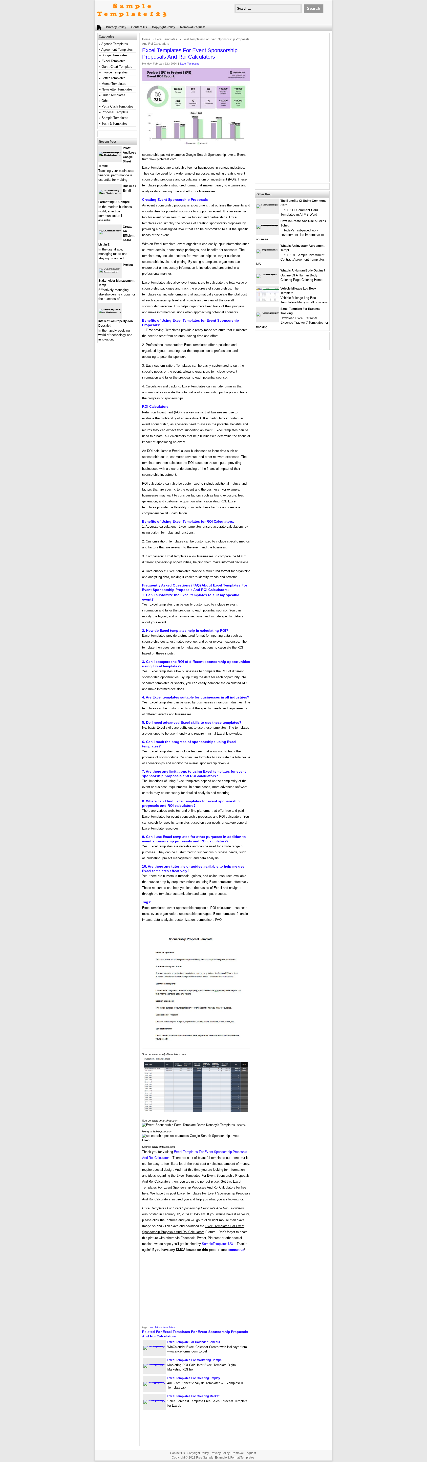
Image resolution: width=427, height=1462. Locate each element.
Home (146, 39)
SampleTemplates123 (217, 1244)
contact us (236, 1250)
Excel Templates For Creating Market (193, 1396)
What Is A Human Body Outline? (302, 270)
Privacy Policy (116, 27)
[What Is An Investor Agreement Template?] (267, 249)
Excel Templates (166, 39)
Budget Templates (115, 55)
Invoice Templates (115, 72)
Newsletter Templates (117, 89)
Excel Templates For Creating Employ (193, 1378)
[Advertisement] (196, 1290)
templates (169, 1327)
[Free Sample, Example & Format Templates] (132, 21)
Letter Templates (114, 78)
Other (105, 101)
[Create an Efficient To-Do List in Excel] (110, 230)
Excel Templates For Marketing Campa (194, 1360)
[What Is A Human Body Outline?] (267, 274)
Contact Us (139, 27)
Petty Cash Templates (117, 106)
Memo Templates (114, 84)
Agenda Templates (114, 44)
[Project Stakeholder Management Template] (110, 272)
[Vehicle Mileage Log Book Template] (267, 300)
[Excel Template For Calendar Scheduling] (154, 1346)
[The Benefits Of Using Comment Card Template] (267, 204)
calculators (155, 1327)
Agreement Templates (117, 49)
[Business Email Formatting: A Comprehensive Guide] (110, 194)
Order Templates (113, 95)
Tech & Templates (115, 123)
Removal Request (192, 27)
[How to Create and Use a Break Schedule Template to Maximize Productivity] (267, 224)
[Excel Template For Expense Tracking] (267, 312)
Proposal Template (115, 112)
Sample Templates (115, 118)
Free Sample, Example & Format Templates (225, 1457)
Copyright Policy (163, 27)
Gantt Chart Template (117, 66)
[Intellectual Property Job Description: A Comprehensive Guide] (110, 313)
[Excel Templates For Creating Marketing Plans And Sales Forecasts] (154, 1400)
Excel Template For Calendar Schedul (193, 1342)
